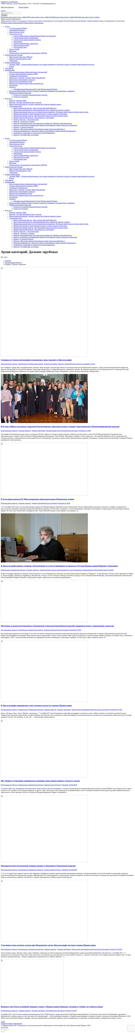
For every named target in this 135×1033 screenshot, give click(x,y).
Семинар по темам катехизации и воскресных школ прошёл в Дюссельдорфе (36, 360)
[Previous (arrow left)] (2, 1031)
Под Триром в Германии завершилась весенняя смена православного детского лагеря (40, 781)
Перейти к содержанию (9, 2)
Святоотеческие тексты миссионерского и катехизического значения (64, 570)
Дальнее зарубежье (50, 364)
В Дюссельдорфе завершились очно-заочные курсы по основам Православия (36, 705)
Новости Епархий (64, 364)
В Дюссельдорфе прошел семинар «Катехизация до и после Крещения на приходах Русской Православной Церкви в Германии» (59, 566)
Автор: (79, 364)
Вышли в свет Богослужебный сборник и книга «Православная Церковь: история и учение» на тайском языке (52, 1007)
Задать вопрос (23, 7)
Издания (49, 1011)
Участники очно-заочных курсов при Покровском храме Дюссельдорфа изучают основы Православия (48, 945)
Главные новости (24, 431)
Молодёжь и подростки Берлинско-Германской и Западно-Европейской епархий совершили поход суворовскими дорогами (57, 626)
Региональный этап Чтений (56, 431)
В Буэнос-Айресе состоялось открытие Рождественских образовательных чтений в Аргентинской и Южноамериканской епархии (60, 426)
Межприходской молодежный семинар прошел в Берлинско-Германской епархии (38, 866)
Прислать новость (7, 7)
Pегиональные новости (9, 364)
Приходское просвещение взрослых (84, 710)
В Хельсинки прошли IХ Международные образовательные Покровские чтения (37, 499)
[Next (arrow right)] (4, 1031)
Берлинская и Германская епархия (30, 364)
